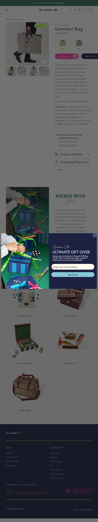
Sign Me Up (73, 274)
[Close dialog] (95, 235)
